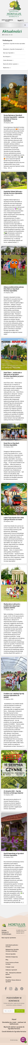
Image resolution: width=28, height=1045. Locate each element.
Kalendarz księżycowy (12, 957)
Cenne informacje (7, 60)
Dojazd (14, 1019)
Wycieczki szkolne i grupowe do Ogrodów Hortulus (14, 1028)
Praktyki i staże (10, 967)
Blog (7, 959)
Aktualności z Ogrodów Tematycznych (12, 49)
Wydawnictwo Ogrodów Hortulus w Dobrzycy (12, 950)
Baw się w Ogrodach (8, 53)
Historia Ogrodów (11, 954)
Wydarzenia (6, 67)
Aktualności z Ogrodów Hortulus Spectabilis (14, 43)
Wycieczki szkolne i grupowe (10, 64)
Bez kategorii (6, 56)
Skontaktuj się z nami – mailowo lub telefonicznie (14, 1023)
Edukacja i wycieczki (11, 970)
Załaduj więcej (14, 906)
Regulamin (8, 977)
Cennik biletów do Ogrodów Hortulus (14, 1031)
